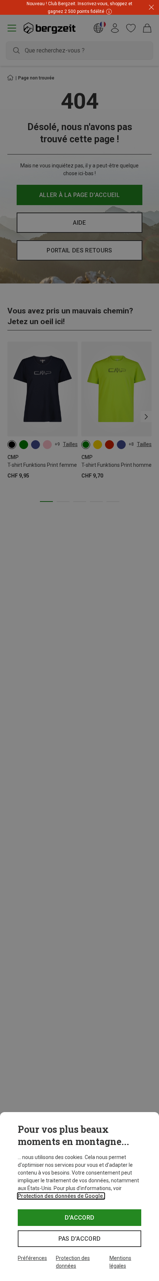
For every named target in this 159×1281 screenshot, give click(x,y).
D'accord (80, 1217)
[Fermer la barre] (151, 7)
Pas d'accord (79, 1238)
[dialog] (79, 1196)
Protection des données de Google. (61, 1196)
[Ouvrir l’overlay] (79, 14)
